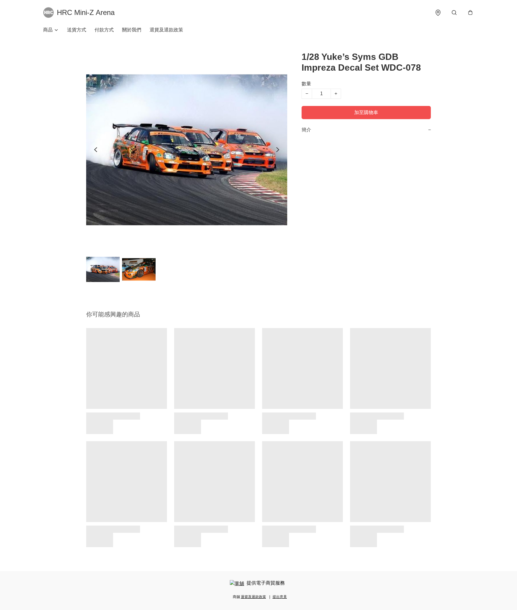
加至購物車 (366, 112)
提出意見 (280, 597)
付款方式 (104, 29)
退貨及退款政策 (166, 29)
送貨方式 (76, 29)
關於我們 (131, 29)
